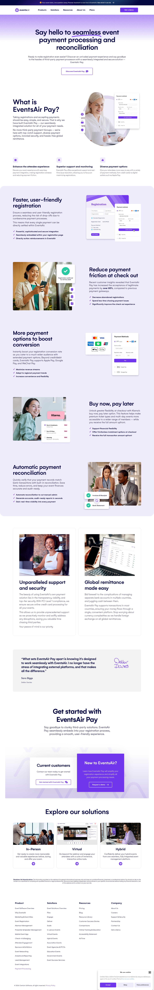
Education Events (53, 952)
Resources (68, 10)
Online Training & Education (90, 930)
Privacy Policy (50, 985)
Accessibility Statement (88, 934)
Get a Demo (115, 930)
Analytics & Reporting (23, 956)
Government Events (54, 956)
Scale (49, 926)
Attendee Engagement (23, 943)
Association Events (54, 943)
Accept (108, 985)
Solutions (55, 10)
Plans (92, 10)
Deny (125, 985)
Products (42, 10)
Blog (81, 913)
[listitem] (33, 856)
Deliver (49, 921)
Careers (114, 913)
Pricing (82, 908)
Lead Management (22, 960)
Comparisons (84, 926)
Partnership (115, 921)
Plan (48, 913)
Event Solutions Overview (56, 908)
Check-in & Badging (23, 938)
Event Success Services (56, 960)
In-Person (33, 849)
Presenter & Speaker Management (28, 930)
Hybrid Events (52, 938)
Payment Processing (23, 969)
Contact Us (115, 926)
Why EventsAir (20, 913)
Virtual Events (52, 934)
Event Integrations (22, 964)
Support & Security (118, 917)
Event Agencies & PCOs (56, 947)
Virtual (77, 849)
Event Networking (21, 952)
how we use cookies (128, 979)
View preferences (143, 985)
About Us (81, 10)
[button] (150, 972)
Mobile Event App (21, 934)
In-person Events (53, 930)
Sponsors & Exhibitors (23, 947)
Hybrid (120, 849)
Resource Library (85, 917)
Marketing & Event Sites (24, 917)
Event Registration (22, 921)
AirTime (82, 938)
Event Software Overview (24, 908)
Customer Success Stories (89, 921)
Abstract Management (23, 926)
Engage (50, 917)
